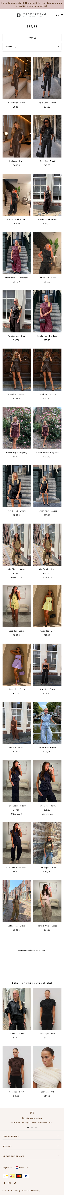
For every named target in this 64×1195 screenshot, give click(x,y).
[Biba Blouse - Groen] (17, 545)
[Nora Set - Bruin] (17, 723)
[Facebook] (4, 1183)
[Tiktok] (15, 1183)
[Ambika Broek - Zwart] (17, 195)
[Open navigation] (8, 14)
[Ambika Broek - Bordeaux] (17, 253)
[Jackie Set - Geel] (47, 606)
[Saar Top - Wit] (47, 1067)
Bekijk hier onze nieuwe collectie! (32, 983)
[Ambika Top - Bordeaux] (47, 311)
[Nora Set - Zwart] (47, 665)
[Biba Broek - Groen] (47, 545)
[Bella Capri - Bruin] (17, 78)
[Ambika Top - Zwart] (47, 253)
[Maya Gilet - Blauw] (47, 781)
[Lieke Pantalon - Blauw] (17, 843)
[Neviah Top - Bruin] (17, 369)
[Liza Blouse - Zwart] (17, 1009)
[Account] (57, 15)
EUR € (22, 1167)
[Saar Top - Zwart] (47, 1009)
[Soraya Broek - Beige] (47, 901)
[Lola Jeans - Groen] (17, 901)
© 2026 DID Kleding (11, 1190)
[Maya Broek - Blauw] (17, 781)
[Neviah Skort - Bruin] (47, 369)
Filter (30, 37)
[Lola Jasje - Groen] (47, 843)
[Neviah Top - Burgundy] (17, 428)
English (6, 1167)
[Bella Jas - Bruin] (17, 136)
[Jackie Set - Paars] (17, 665)
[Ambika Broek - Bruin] (47, 195)
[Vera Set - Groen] (17, 606)
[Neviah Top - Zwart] (17, 486)
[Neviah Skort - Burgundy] (47, 428)
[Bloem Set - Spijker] (47, 723)
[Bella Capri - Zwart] (47, 78)
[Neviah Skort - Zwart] (47, 486)
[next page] (38, 957)
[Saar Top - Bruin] (17, 1067)
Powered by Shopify (31, 1190)
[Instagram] (10, 1183)
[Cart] (62, 15)
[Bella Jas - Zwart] (47, 136)
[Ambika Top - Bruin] (17, 311)
